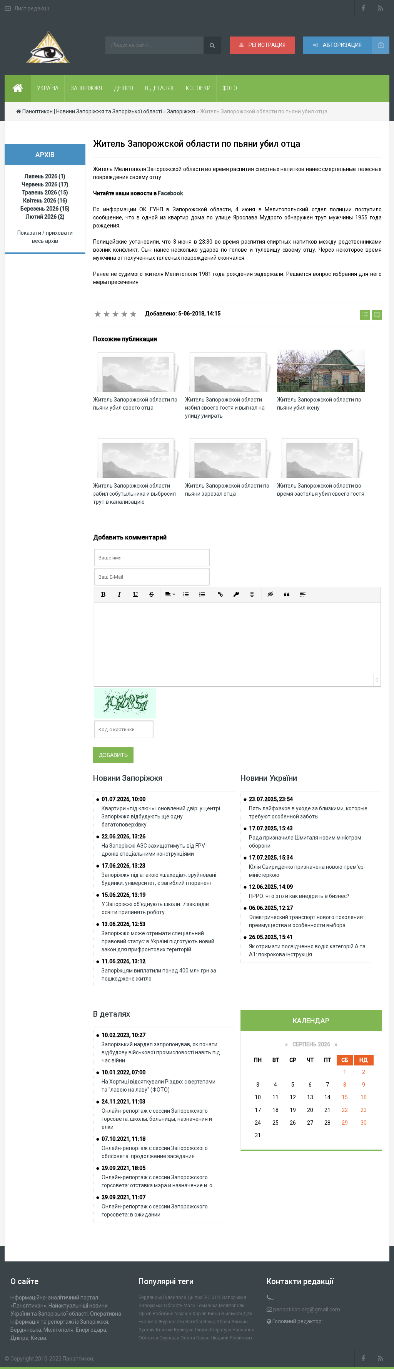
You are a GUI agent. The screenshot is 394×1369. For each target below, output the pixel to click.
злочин (239, 1321)
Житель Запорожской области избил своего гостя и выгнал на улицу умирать (225, 408)
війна (214, 1313)
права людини (212, 1338)
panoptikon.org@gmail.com (306, 1309)
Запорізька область (160, 1305)
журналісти (171, 1321)
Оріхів (145, 1313)
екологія (148, 1321)
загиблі (193, 1321)
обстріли (148, 1338)
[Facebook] (363, 8)
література (219, 1329)
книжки (164, 1329)
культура (184, 1329)
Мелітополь (231, 1305)
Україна (183, 1313)
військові (231, 1313)
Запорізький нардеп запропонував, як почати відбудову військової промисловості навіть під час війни (161, 1052)
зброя (223, 1321)
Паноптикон (78, 1359)
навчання (243, 1329)
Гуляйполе (174, 1297)
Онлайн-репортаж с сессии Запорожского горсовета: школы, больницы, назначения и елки (157, 1119)
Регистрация (266, 45)
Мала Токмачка (201, 1305)
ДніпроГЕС (198, 1297)
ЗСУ (216, 1297)
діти (247, 1313)
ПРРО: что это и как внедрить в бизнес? (299, 896)
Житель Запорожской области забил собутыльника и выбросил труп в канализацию (134, 494)
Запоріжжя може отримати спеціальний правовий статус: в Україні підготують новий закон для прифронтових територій (158, 941)
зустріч (147, 1329)
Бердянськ (150, 1297)
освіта (187, 1338)
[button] (103, 594)
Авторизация (342, 45)
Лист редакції (31, 8)
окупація (169, 1338)
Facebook (170, 193)
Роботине (163, 1313)
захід (209, 1321)
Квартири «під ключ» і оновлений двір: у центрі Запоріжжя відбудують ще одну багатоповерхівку (161, 816)
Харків (199, 1313)
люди (201, 1329)
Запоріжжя (234, 1297)
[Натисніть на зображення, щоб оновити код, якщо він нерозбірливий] (125, 703)
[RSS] (380, 8)
